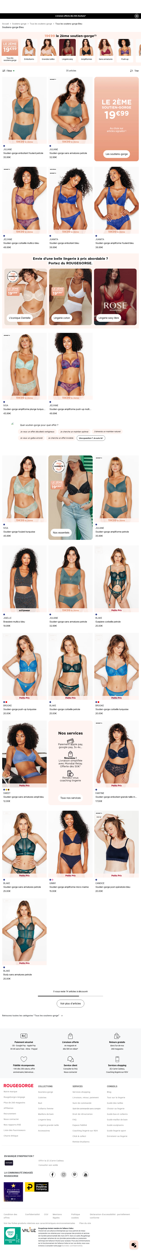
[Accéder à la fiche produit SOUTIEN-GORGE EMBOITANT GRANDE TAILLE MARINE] (116, 754)
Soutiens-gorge (45, 1092)
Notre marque (10, 1091)
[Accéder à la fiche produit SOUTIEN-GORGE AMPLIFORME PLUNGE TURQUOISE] (24, 366)
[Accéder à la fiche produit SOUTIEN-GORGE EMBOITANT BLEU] (70, 200)
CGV (46, 1214)
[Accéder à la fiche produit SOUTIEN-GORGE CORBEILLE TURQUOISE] (116, 666)
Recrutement (10, 1114)
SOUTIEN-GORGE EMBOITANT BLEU (64, 243)
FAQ (75, 1120)
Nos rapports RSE (12, 1125)
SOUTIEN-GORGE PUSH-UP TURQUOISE (19, 709)
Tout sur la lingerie (116, 1097)
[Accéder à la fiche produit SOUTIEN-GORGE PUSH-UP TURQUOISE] (24, 666)
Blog (109, 1092)
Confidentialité (32, 1214)
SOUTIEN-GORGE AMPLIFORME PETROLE (112, 531)
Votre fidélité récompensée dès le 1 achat (70, 15)
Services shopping (81, 1092)
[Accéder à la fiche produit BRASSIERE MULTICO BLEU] (24, 578)
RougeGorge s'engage (14, 1097)
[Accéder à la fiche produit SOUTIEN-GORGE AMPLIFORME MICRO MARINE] (70, 844)
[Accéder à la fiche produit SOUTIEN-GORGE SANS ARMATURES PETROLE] (70, 110)
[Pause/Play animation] (137, 16)
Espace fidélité (80, 1125)
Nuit (40, 1103)
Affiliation (8, 1108)
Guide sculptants (115, 1125)
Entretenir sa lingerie (117, 1136)
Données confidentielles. (72, 1246)
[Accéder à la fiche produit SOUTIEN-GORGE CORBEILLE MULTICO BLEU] (24, 200)
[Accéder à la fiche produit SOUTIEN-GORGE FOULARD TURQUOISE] (24, 488)
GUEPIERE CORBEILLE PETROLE (108, 621)
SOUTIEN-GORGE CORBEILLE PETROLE (64, 709)
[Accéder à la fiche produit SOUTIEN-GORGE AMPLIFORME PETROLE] (116, 488)
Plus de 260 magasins (14, 1103)
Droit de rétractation (83, 1114)
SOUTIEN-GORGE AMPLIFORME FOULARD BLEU (114, 243)
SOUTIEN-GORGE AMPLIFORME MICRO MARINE (69, 887)
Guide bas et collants (117, 1114)
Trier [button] (136, 71)
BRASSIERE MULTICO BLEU (14, 621)
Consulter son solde (48, 1165)
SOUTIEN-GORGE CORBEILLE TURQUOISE (111, 709)
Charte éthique (11, 1136)
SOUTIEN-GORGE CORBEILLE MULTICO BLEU (21, 243)
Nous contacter (11, 1119)
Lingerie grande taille (48, 1125)
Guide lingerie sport (116, 1131)
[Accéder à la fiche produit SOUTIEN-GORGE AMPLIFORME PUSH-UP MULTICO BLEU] (70, 366)
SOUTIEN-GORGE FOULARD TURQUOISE (19, 531)
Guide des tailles (115, 1103)
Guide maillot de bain (117, 1120)
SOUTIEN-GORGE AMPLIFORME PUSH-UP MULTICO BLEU (73, 409)
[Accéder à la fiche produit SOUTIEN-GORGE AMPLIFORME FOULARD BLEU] (116, 200)
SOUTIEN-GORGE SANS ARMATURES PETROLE (68, 153)
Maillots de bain (46, 1114)
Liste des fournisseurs (14, 1130)
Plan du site (85, 1223)
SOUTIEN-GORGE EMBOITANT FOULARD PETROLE (23, 153)
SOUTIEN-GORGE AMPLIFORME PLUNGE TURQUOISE (24, 409)
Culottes (42, 1097)
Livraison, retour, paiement (86, 1097)
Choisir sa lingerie (115, 1108)
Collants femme (45, 1108)
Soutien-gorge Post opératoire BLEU (112, 887)
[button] (43, 80)
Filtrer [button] (9, 71)
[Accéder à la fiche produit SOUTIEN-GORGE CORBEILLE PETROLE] (70, 666)
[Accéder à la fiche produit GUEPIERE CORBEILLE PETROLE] (116, 578)
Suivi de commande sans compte (87, 1108)
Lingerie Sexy (44, 1120)
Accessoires (44, 1131)
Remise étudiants (81, 1142)
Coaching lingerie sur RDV (85, 1131)
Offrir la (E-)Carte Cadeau (51, 1161)
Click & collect (79, 1136)
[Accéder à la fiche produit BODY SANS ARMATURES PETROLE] (24, 931)
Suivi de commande (82, 1103)
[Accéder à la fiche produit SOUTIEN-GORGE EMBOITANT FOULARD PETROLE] (24, 110)
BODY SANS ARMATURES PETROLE (17, 974)
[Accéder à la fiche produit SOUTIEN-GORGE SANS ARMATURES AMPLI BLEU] (24, 754)
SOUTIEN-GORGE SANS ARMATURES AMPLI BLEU (23, 796)
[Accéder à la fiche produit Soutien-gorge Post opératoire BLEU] (116, 844)
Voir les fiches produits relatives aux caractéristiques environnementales (39, 1223)
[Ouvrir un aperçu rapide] (43, 80)
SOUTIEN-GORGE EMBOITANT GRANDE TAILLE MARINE (117, 796)
